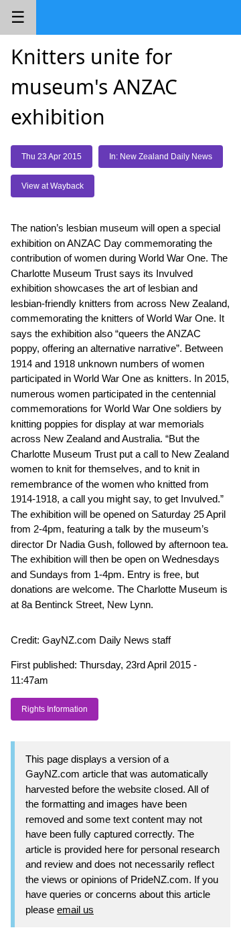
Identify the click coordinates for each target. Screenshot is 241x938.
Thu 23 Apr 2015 (51, 156)
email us (75, 909)
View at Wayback (52, 186)
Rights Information (54, 709)
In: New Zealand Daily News (160, 156)
